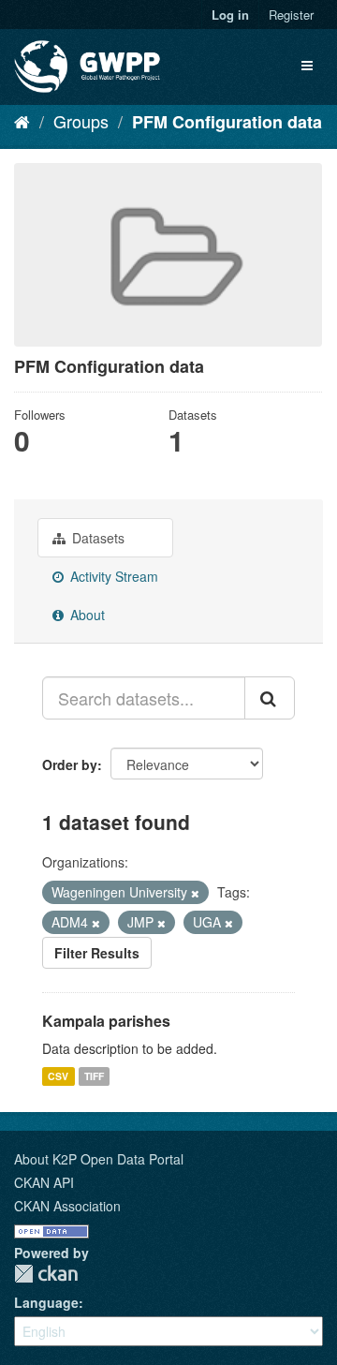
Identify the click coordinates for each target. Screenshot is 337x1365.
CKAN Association (67, 1205)
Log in (230, 14)
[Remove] (195, 892)
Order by (69, 764)
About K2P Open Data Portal (98, 1159)
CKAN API (44, 1182)
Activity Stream (112, 576)
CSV (58, 1076)
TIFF (94, 1076)
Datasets (96, 537)
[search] (269, 698)
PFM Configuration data (227, 122)
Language (46, 1302)
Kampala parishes (106, 1020)
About (85, 614)
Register (291, 14)
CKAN (46, 1273)
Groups (81, 121)
